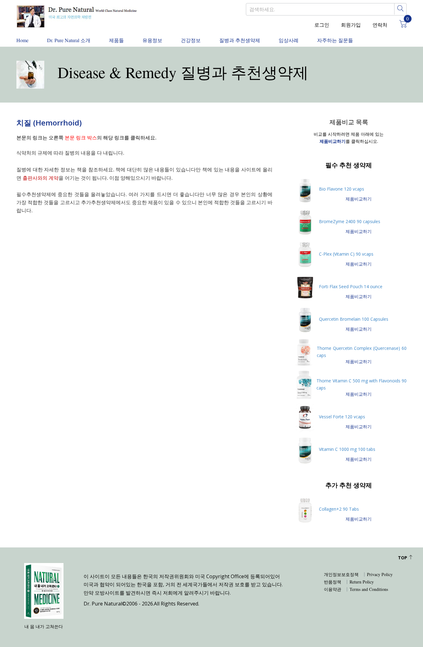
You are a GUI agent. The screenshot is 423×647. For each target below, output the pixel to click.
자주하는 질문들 (335, 40)
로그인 (321, 24)
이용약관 (332, 589)
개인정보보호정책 (341, 574)
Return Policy (362, 582)
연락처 (380, 24)
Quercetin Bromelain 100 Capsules (353, 319)
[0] (401, 25)
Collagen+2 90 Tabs (339, 509)
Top (403, 558)
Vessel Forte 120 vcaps (342, 417)
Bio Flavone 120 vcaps (341, 189)
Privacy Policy (380, 574)
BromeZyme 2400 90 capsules (349, 221)
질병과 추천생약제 (239, 40)
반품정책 (332, 582)
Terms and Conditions (369, 589)
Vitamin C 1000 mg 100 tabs (347, 449)
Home (22, 40)
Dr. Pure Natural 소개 (68, 40)
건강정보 (191, 40)
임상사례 (289, 40)
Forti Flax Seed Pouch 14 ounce (350, 286)
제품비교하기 (359, 199)
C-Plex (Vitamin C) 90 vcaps (346, 254)
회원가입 (351, 24)
